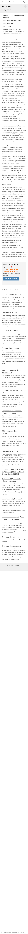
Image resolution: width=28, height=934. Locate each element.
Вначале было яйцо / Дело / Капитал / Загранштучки (13, 518)
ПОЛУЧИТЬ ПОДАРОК (10, 278)
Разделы (16, 565)
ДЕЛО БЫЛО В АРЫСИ (12, 294)
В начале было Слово (10, 537)
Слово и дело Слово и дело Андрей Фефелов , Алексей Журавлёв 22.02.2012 (13, 471)
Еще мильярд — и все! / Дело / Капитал (11, 479)
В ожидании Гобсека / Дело (9, 932)
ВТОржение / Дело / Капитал (10, 432)
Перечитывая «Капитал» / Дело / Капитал (12, 391)
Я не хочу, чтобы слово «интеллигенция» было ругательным (11, 370)
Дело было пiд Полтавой (12, 499)
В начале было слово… (11, 330)
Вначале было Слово (10, 451)
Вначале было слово (10, 312)
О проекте (10, 565)
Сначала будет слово (10, 348)
